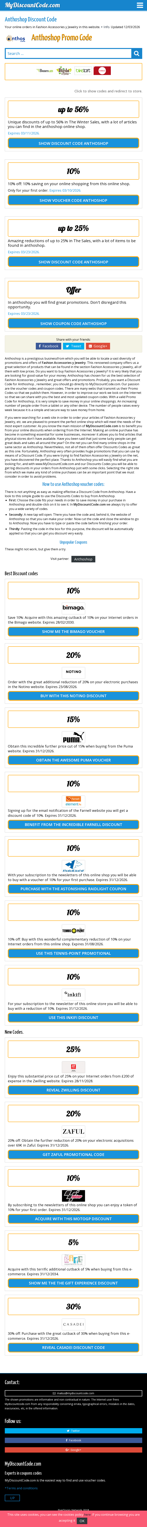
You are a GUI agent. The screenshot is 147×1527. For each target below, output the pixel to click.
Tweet (75, 346)
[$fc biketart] (64, 70)
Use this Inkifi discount (73, 1017)
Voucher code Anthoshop (79, 200)
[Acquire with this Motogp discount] (73, 1196)
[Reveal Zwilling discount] (73, 1067)
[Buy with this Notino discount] (73, 673)
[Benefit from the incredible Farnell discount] (73, 801)
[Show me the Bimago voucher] (73, 608)
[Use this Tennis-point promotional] (73, 930)
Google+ (99, 346)
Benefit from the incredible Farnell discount (73, 824)
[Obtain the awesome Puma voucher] (73, 737)
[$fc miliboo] (83, 70)
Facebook (49, 346)
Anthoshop (83, 559)
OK (82, 1521)
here (87, 1514)
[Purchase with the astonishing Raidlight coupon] (73, 866)
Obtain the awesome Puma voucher (73, 760)
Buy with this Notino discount (73, 695)
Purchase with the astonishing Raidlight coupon (73, 888)
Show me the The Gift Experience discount (73, 1283)
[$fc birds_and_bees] (44, 70)
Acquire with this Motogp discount (73, 1218)
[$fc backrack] (102, 70)
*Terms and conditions (21, 1488)
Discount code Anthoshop (79, 143)
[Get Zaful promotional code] (73, 1131)
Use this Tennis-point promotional (73, 953)
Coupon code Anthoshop (80, 323)
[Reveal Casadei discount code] (73, 1324)
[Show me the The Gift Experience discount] (73, 1260)
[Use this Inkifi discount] (73, 995)
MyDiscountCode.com (32, 5)
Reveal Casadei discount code (73, 1347)
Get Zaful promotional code (73, 1154)
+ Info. (105, 27)
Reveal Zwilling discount (73, 1090)
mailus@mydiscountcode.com (75, 1393)
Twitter (74, 1431)
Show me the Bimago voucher (73, 631)
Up (12, 1498)
